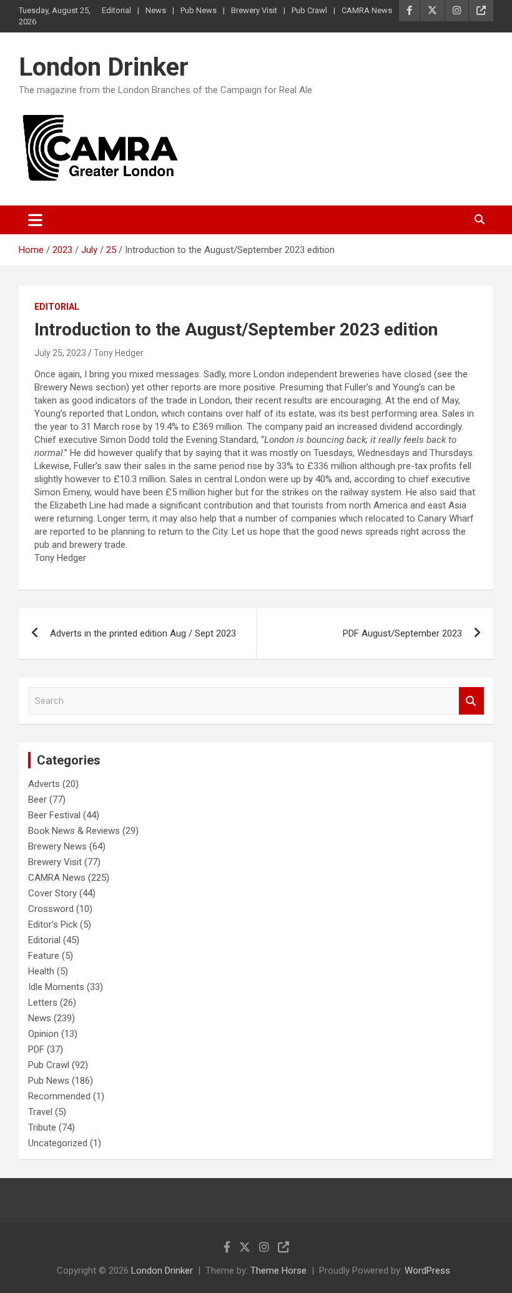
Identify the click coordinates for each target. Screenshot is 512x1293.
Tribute (42, 1127)
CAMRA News (367, 10)
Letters (42, 1002)
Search (471, 701)
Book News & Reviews (74, 830)
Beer (37, 799)
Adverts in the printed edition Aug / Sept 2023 (143, 633)
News (155, 10)
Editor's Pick (52, 924)
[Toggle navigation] (35, 220)
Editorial (116, 10)
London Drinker (104, 67)
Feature (43, 955)
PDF (36, 1049)
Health (41, 971)
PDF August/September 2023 (402, 633)
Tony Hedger (119, 353)
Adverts (44, 784)
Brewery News (57, 846)
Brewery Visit (254, 10)
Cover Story (52, 893)
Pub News (198, 10)
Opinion (43, 1033)
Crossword (51, 908)
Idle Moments (56, 987)
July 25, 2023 (60, 353)
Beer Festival (54, 815)
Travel (40, 1111)
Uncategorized (57, 1143)
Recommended (59, 1096)
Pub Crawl (309, 10)
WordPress (427, 1270)
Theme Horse (278, 1270)
